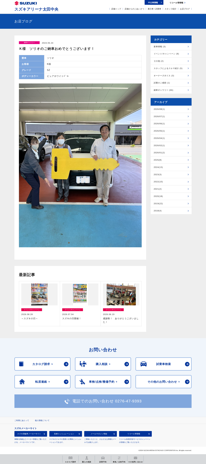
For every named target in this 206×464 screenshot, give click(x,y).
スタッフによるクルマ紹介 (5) (168, 68)
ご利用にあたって (21, 420)
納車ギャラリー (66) (163, 90)
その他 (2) (159, 61)
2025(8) (158, 160)
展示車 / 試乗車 (154, 9)
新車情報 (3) (160, 46)
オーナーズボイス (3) (164, 75)
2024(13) (158, 167)
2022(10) (158, 182)
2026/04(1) (159, 138)
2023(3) (158, 174)
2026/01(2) (159, 152)
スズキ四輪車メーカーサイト (29, 434)
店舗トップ (116, 9)
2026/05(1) (159, 131)
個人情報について (42, 420)
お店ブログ (185, 9)
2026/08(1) (159, 109)
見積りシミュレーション (64, 434)
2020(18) (158, 196)
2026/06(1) (159, 123)
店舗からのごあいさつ (134, 9)
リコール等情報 (133, 434)
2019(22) (158, 203)
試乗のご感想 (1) (162, 83)
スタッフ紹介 (170, 9)
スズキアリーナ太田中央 (36, 9)
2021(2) (158, 189)
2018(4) (158, 211)
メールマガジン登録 (99, 434)
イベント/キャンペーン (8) (166, 54)
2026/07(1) (159, 116)
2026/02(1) (159, 145)
